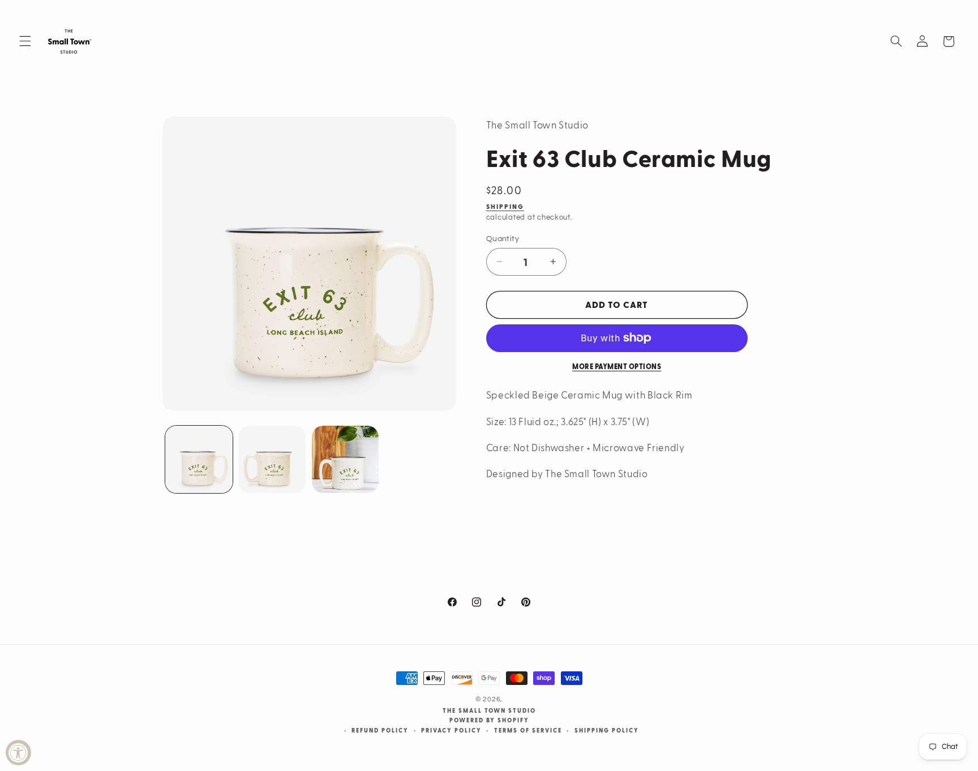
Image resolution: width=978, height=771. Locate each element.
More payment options (617, 366)
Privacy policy (451, 730)
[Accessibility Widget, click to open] (18, 752)
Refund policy (380, 730)
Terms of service (528, 730)
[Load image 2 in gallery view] (272, 459)
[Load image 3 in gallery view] (345, 459)
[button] (25, 41)
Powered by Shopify (489, 720)
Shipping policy (606, 730)
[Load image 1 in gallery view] (199, 459)
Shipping (505, 206)
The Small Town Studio (489, 710)
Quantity (502, 238)
